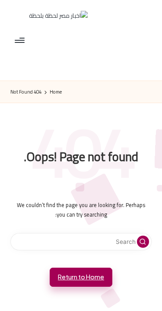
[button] (143, 242)
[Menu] (20, 40)
